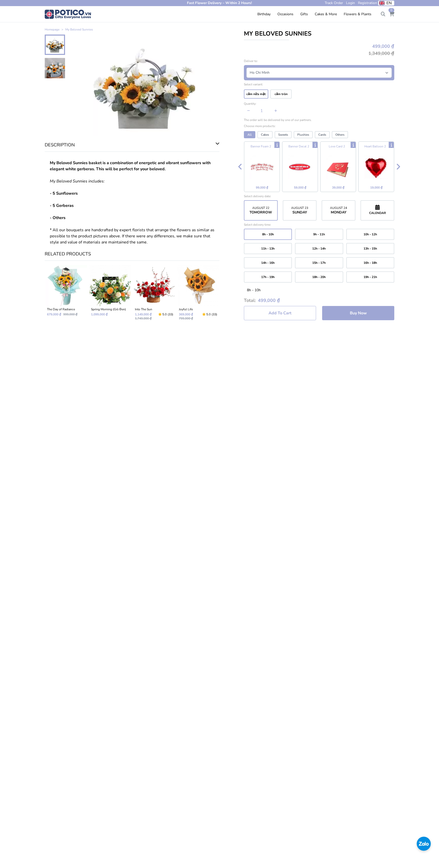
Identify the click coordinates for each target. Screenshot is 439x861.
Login (350, 3)
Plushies (303, 135)
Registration (367, 3)
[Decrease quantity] (248, 111)
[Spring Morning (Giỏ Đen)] (110, 295)
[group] (319, 166)
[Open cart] (391, 14)
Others (339, 135)
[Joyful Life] (198, 295)
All (249, 135)
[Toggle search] (383, 14)
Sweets (283, 135)
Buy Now (358, 313)
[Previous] (240, 166)
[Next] (398, 166)
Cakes (265, 135)
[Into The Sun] (154, 295)
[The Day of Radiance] (66, 295)
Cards (322, 135)
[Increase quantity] (275, 111)
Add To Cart (280, 313)
